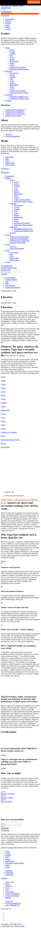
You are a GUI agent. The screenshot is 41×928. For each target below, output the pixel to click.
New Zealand (13, 6)
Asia (2, 6)
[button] (22, 10)
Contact (8, 29)
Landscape (9, 95)
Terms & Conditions (12, 896)
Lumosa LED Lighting (17, 67)
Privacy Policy (20, 926)
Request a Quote (34, 2)
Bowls (12, 50)
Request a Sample (7, 798)
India (6, 6)
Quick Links (9, 882)
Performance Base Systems (19, 69)
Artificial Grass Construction (15, 114)
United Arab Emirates (12, 287)
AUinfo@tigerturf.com (9, 268)
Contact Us (9, 901)
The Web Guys (8, 926)
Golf (11, 55)
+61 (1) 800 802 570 (12, 905)
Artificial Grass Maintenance (15, 110)
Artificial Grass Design (13, 116)
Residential (9, 873)
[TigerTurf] (5, 15)
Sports (7, 48)
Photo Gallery (10, 163)
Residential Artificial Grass (19, 97)
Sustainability (10, 19)
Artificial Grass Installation (14, 112)
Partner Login (5, 270)
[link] (2, 2)
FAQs (7, 161)
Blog (7, 159)
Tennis (12, 65)
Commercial (9, 875)
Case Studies (9, 157)
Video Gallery (10, 165)
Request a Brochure (8, 794)
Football (12, 54)
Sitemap (8, 898)
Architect (8, 100)
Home (7, 884)
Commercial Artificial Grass (19, 98)
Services (8, 23)
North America (10, 278)
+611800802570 (6, 12)
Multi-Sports (14, 61)
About (7, 25)
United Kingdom (11, 280)
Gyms (12, 57)
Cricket (12, 52)
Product (8, 21)
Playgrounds (14, 73)
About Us (8, 134)
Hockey (12, 59)
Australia (4, 274)
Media (7, 27)
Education (8, 71)
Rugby (12, 63)
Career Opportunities (12, 136)
